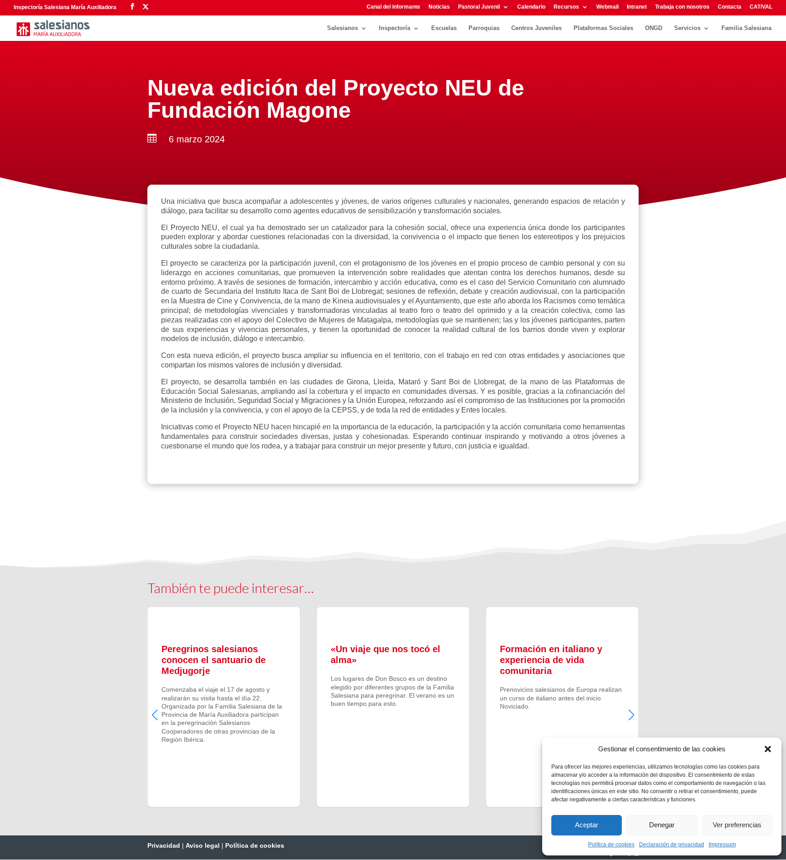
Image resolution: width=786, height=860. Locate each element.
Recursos (566, 7)
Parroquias (484, 28)
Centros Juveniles (536, 28)
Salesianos (342, 28)
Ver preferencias (737, 825)
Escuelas (444, 28)
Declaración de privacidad (671, 844)
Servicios (687, 28)
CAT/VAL (761, 7)
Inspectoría (394, 28)
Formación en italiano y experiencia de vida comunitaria (562, 706)
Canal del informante (393, 7)
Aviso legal (203, 845)
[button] (767, 749)
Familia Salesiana (746, 28)
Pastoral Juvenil (479, 7)
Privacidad (163, 845)
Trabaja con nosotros (682, 7)
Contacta (729, 7)
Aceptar (586, 825)
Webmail (607, 7)
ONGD (653, 28)
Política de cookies (611, 844)
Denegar (662, 825)
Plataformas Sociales (603, 28)
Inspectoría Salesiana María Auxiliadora (65, 7)
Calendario (531, 7)
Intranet (637, 7)
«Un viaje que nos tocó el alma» (393, 706)
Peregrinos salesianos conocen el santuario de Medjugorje (224, 706)
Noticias (439, 7)
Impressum (722, 844)
